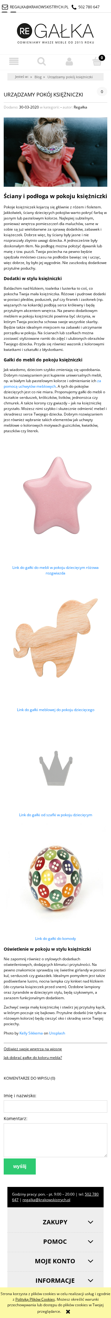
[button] (14, 61)
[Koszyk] (97, 61)
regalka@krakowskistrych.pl (39, 7)
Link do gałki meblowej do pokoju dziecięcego (55, 709)
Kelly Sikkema (31, 1033)
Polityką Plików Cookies (35, 1299)
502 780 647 (89, 7)
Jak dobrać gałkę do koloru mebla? (33, 1057)
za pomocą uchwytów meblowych (52, 383)
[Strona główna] (55, 32)
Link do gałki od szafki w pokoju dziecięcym (55, 814)
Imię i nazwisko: (20, 1095)
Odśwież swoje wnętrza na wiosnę (33, 1048)
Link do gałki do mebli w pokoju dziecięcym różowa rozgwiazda (55, 570)
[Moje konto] (69, 61)
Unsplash (57, 1033)
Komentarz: (15, 1118)
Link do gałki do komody (55, 938)
